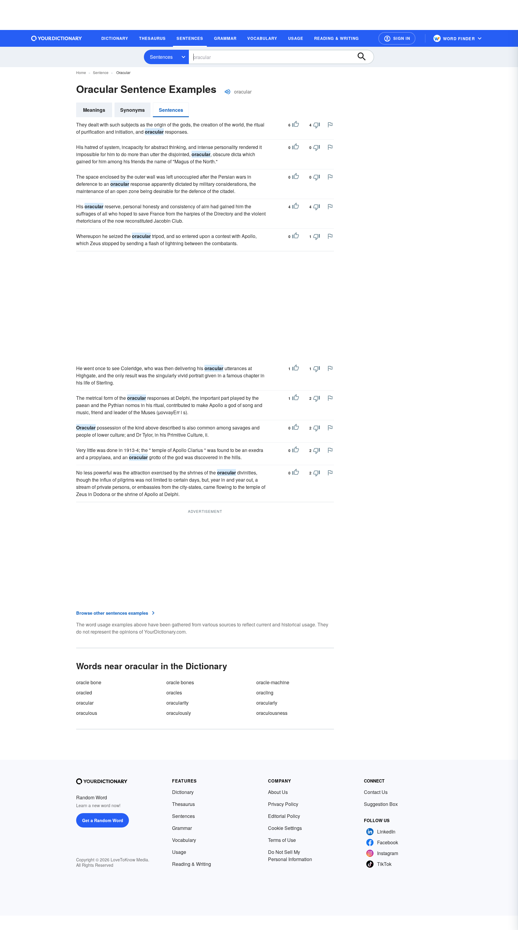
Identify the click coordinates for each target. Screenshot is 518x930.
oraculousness (271, 712)
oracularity (177, 702)
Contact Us (376, 792)
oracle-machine (272, 682)
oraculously (178, 712)
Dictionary (183, 792)
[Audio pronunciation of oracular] (227, 91)
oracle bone (88, 682)
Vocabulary (184, 839)
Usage (179, 851)
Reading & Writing (191, 863)
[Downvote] (316, 125)
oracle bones (180, 682)
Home (81, 72)
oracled (84, 692)
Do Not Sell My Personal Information (290, 855)
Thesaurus (183, 804)
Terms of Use (282, 839)
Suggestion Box (381, 804)
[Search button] (365, 57)
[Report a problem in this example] (330, 124)
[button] (396, 38)
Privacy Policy (283, 804)
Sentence (101, 72)
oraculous (86, 712)
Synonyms (132, 109)
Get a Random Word (102, 820)
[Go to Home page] (56, 38)
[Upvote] (295, 125)
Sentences (161, 56)
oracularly (266, 702)
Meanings (94, 109)
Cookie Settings (285, 828)
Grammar (182, 828)
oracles (174, 692)
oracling (264, 692)
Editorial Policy (284, 816)
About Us (278, 792)
